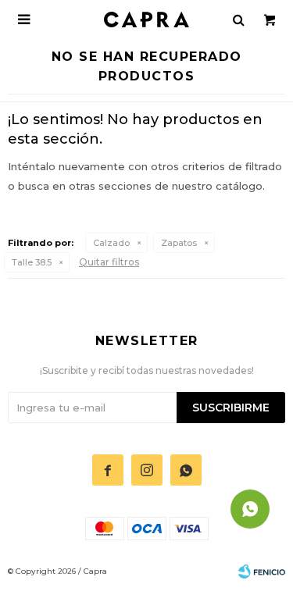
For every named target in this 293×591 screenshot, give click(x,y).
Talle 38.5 (32, 262)
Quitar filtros (109, 262)
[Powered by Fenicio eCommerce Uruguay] (261, 571)
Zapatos (179, 242)
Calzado (111, 242)
